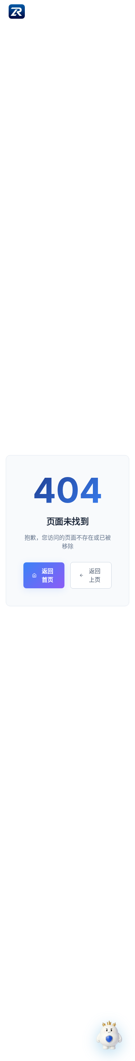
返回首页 (47, 575)
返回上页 (94, 575)
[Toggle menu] (119, 11)
